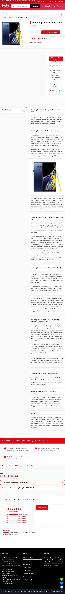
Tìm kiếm (35, 6)
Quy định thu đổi (27, 570)
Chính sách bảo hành (20, 465)
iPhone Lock (16, 11)
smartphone (38, 123)
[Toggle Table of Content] (23, 110)
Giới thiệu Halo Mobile (28, 557)
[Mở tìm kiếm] (61, 14)
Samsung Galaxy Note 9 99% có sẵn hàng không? (15, 482)
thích (9, 534)
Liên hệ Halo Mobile (27, 580)
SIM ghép (30, 11)
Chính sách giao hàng (28, 583)
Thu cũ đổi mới (50, 1)
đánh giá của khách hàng (12, 511)
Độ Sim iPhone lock (39, 11)
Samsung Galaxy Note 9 (37, 135)
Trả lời (4, 534)
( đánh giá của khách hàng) (43, 26)
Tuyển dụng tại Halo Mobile (29, 576)
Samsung (11, 17)
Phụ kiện (53, 11)
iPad (47, 11)
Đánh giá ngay (42, 507)
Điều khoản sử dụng (27, 561)
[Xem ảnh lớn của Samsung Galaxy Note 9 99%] (12, 33)
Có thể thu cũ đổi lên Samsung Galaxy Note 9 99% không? (18, 488)
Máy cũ (23, 11)
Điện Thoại (4, 17)
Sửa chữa (5, 14)
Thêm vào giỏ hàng (51, 32)
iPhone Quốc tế (6, 11)
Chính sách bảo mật (27, 564)
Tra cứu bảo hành (41, 1)
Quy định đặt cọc (27, 567)
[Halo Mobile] (6, 6)
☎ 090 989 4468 (59, 1)
